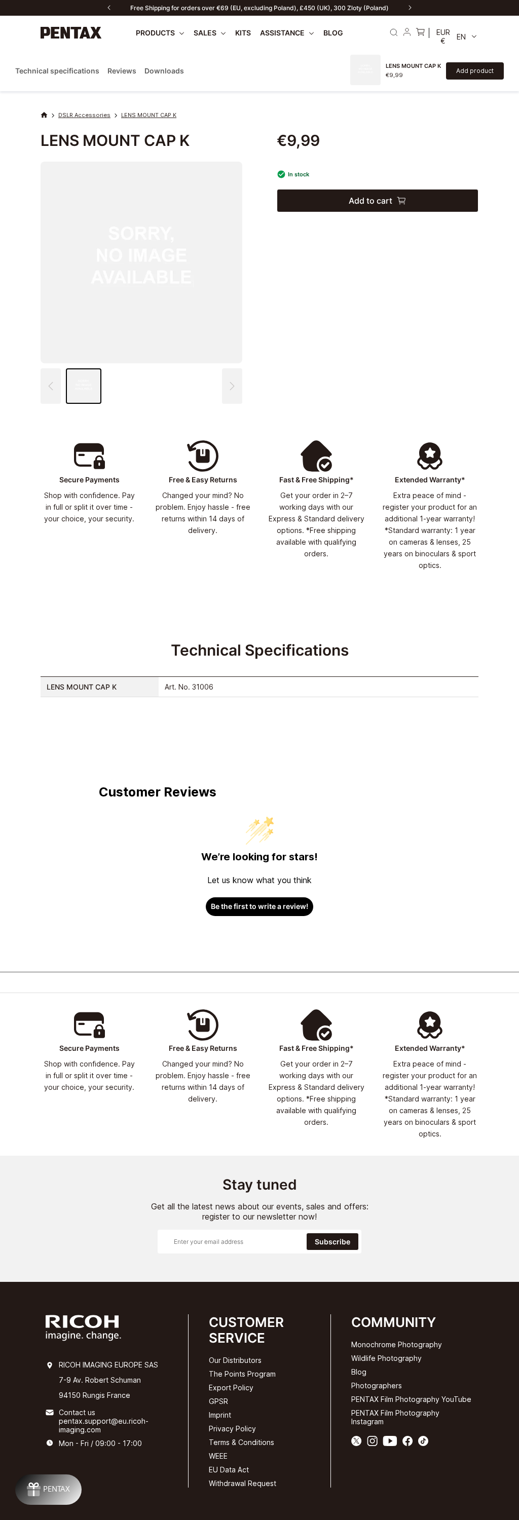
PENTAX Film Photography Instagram (395, 1417)
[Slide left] (109, 8)
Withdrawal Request (242, 1483)
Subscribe (332, 1241)
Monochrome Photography (396, 1344)
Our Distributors (235, 1360)
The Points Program (242, 1374)
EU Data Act (229, 1469)
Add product (475, 70)
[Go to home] (71, 33)
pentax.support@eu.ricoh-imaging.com (104, 1425)
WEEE (218, 1456)
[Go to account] (407, 33)
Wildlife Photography (386, 1358)
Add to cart (370, 201)
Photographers (376, 1385)
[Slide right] (410, 8)
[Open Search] (393, 32)
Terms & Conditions (241, 1442)
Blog (358, 1371)
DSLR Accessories (84, 115)
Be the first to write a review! (259, 906)
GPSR (218, 1401)
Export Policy (231, 1387)
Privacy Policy (232, 1428)
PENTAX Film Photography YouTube (411, 1399)
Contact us (77, 1412)
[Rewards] (48, 1489)
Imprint (220, 1415)
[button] (232, 386)
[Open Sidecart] (420, 33)
